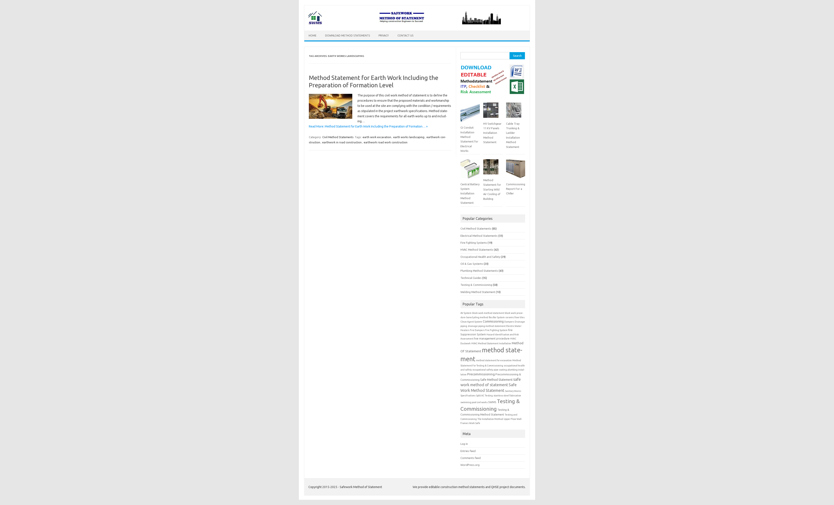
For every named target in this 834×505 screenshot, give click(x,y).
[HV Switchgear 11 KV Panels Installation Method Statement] (490, 112)
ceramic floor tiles (515, 317)
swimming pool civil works (474, 402)
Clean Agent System (471, 321)
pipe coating (500, 369)
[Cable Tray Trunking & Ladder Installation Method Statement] (513, 112)
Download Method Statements (347, 35)
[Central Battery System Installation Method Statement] (470, 170)
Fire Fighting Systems (473, 242)
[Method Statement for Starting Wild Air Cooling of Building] (490, 168)
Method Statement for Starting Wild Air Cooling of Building (492, 189)
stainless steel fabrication (507, 395)
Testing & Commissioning (476, 284)
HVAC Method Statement (484, 343)
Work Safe (474, 423)
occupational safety (482, 369)
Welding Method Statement (477, 291)
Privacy (384, 35)
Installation (505, 343)
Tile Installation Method (490, 419)
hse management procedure (492, 338)
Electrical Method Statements (479, 235)
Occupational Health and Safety (480, 256)
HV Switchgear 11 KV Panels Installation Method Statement (492, 133)
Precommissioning (481, 374)
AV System (466, 313)
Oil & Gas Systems (471, 263)
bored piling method (477, 317)
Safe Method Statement (496, 379)
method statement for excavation (494, 360)
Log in (464, 443)
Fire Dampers (477, 330)
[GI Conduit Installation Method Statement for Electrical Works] (470, 114)
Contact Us (405, 35)
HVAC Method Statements (476, 249)
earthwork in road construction (342, 142)
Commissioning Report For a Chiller (515, 189)
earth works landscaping (408, 137)
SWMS (492, 402)
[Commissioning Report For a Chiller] (515, 170)
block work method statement (488, 313)
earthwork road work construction (385, 142)
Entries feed (468, 450)
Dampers (509, 321)
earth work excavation (377, 137)
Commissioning (493, 321)
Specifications (467, 395)
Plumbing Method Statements (479, 270)
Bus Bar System (497, 317)
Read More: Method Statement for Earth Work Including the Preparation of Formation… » (368, 126)
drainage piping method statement (487, 326)
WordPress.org (470, 464)
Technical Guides (471, 277)
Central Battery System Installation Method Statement (470, 193)
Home (312, 35)
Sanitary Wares (513, 391)
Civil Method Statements (338, 137)
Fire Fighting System (496, 330)
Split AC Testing (484, 395)
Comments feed (470, 457)
